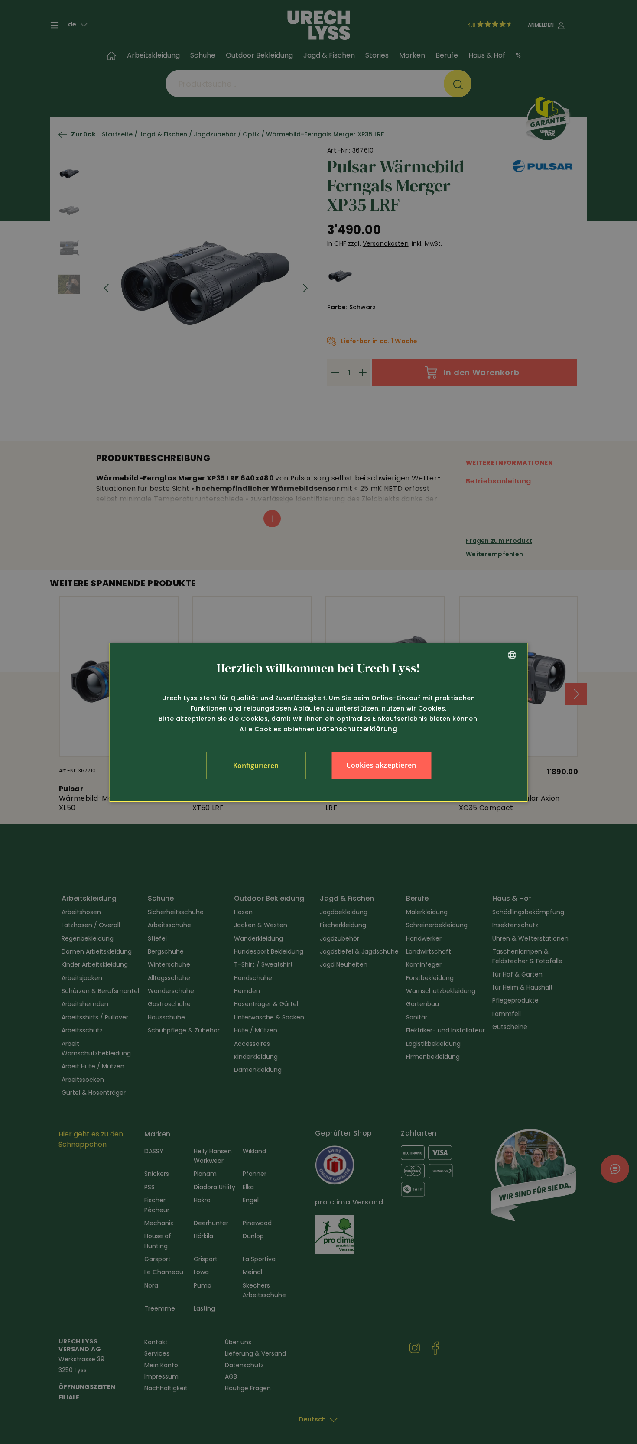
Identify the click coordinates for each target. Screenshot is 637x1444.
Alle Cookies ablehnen (277, 729)
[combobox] (512, 655)
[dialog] (319, 722)
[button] (256, 765)
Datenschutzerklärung (357, 728)
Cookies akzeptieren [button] (381, 765)
